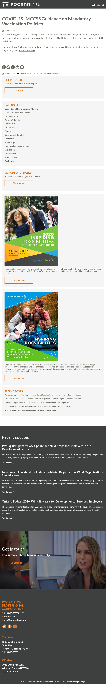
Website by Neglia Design (76, 682)
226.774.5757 (11, 671)
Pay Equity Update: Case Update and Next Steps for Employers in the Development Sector (43, 395)
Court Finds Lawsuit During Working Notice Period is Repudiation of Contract (38, 406)
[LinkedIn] (15, 626)
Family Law (10, 123)
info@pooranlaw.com (15, 620)
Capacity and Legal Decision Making (21, 109)
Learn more (19, 280)
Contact (18, 90)
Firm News (9, 127)
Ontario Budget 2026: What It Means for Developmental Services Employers (37, 403)
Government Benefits (14, 135)
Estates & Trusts (12, 120)
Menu (97, 4)
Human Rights (11, 142)
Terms (63, 682)
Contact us (16, 562)
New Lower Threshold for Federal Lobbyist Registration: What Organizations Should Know (43, 399)
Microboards (10, 153)
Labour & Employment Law (50, 73)
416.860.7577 (11, 616)
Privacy (56, 682)
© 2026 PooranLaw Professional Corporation (37, 682)
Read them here (27, 50)
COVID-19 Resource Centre (30, 73)
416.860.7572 (11, 613)
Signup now (19, 183)
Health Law (10, 138)
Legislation (10, 150)
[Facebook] (10, 626)
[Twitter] (4, 626)
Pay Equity (9, 161)
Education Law (11, 116)
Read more (7, 462)
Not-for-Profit (11, 157)
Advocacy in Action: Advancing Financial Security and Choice (30, 410)
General (8, 131)
